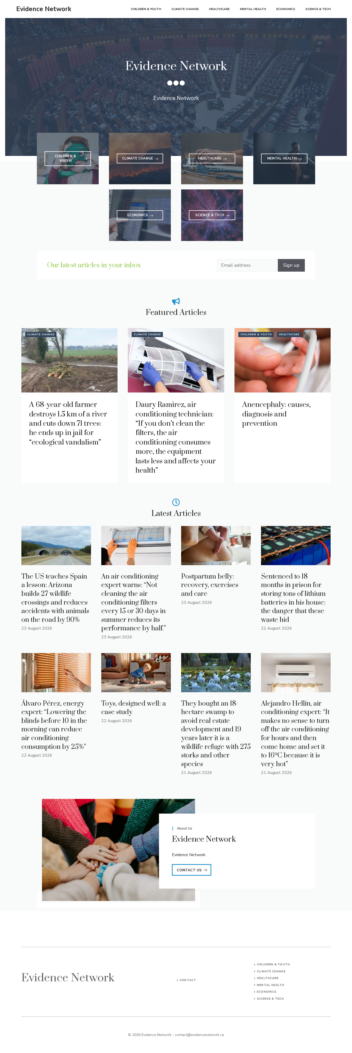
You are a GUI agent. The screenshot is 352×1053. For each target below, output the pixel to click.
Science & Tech (318, 9)
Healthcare (219, 9)
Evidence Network (43, 9)
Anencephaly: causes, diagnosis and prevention (276, 414)
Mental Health (253, 9)
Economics (285, 9)
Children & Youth (146, 9)
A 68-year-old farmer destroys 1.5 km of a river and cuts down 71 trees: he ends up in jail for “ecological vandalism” (68, 423)
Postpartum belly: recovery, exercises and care (209, 585)
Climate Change (185, 9)
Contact (188, 980)
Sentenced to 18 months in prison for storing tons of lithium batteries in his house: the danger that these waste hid (293, 598)
